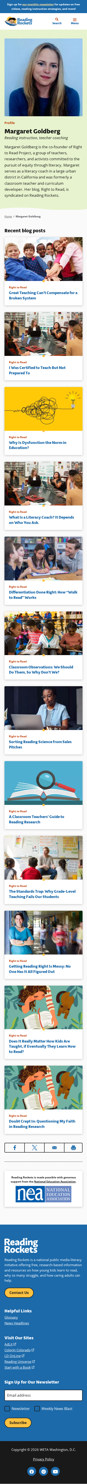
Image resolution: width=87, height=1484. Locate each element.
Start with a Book (19, 1367)
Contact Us (19, 1292)
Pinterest (43, 1471)
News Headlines (16, 1323)
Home (8, 216)
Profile (9, 123)
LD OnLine (14, 1356)
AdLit (10, 1344)
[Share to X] (34, 1148)
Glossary (11, 1317)
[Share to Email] (54, 1148)
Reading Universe (19, 1361)
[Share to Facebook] (14, 1148)
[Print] (73, 1148)
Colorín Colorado (19, 1350)
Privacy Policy (43, 1459)
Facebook (32, 1471)
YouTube (55, 1471)
